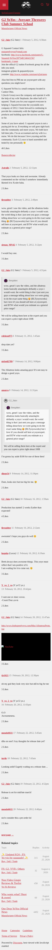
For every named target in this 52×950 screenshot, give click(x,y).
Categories (15, 930)
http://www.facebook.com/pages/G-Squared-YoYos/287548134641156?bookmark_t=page (22, 58)
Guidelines (27, 930)
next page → (7, 835)
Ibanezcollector (8, 155)
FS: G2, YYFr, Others (13, 868)
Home (4, 930)
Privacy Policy (26, 936)
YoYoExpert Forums (10, 13)
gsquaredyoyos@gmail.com (14, 51)
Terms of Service (9, 936)
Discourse (17, 942)
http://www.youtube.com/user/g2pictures (28, 74)
